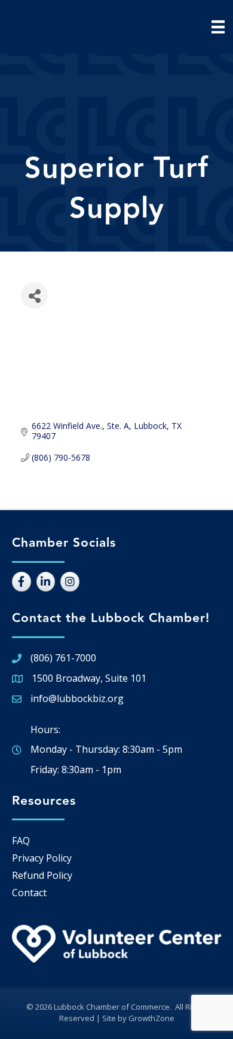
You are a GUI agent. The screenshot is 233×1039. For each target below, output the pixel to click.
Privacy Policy (42, 858)
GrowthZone (151, 1018)
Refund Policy (42, 875)
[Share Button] (34, 295)
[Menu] (218, 27)
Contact (29, 892)
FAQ (21, 840)
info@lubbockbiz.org (77, 698)
